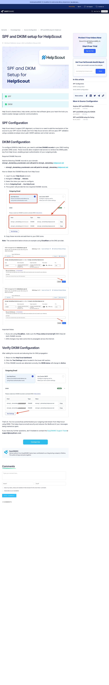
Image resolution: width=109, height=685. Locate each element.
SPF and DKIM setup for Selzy (83, 117)
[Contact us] (97, 7)
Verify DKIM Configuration (80, 89)
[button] (86, 95)
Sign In (79, 6)
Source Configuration (30, 30)
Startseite (4, 30)
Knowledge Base (15, 30)
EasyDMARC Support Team (57, 431)
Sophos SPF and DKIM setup (83, 106)
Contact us (101, 6)
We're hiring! (72, 6)
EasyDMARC (13, 451)
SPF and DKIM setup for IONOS (84, 112)
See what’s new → (75, 2)
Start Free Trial (97, 11)
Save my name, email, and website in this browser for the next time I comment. (25, 487)
